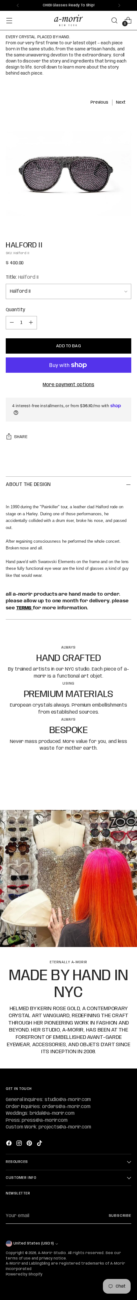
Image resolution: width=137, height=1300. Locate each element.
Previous (99, 102)
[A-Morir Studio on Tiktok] (40, 1144)
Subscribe (120, 1216)
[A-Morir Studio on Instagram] (20, 1144)
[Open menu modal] (9, 20)
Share (20, 437)
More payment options (68, 385)
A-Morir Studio (52, 1253)
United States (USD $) (33, 1243)
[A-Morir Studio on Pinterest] (30, 1144)
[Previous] (18, 5)
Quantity (15, 310)
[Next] (119, 5)
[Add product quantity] (31, 322)
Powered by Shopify (24, 1274)
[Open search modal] (114, 20)
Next (121, 102)
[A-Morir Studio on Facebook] (9, 1144)
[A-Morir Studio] (68, 20)
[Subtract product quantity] (12, 322)
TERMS (24, 608)
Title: (22, 277)
